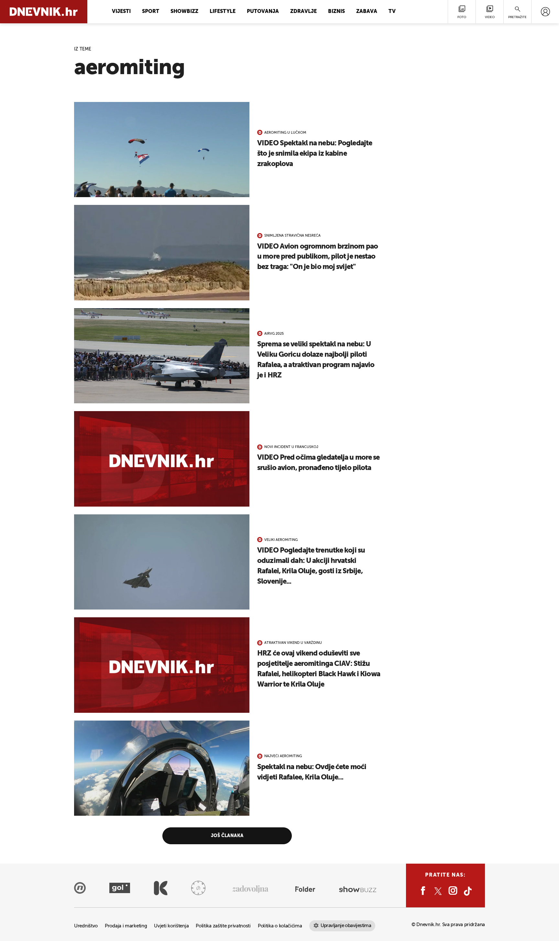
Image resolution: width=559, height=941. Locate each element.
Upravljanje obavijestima (346, 925)
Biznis (336, 11)
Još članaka (227, 836)
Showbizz (184, 11)
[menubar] (545, 11)
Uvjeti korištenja (171, 926)
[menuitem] (545, 11)
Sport (150, 11)
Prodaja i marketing (126, 926)
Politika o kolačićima (280, 926)
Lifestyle (223, 11)
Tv (392, 11)
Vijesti (121, 11)
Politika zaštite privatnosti (223, 926)
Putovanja (263, 11)
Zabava (366, 11)
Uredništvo (86, 926)
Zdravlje (303, 11)
